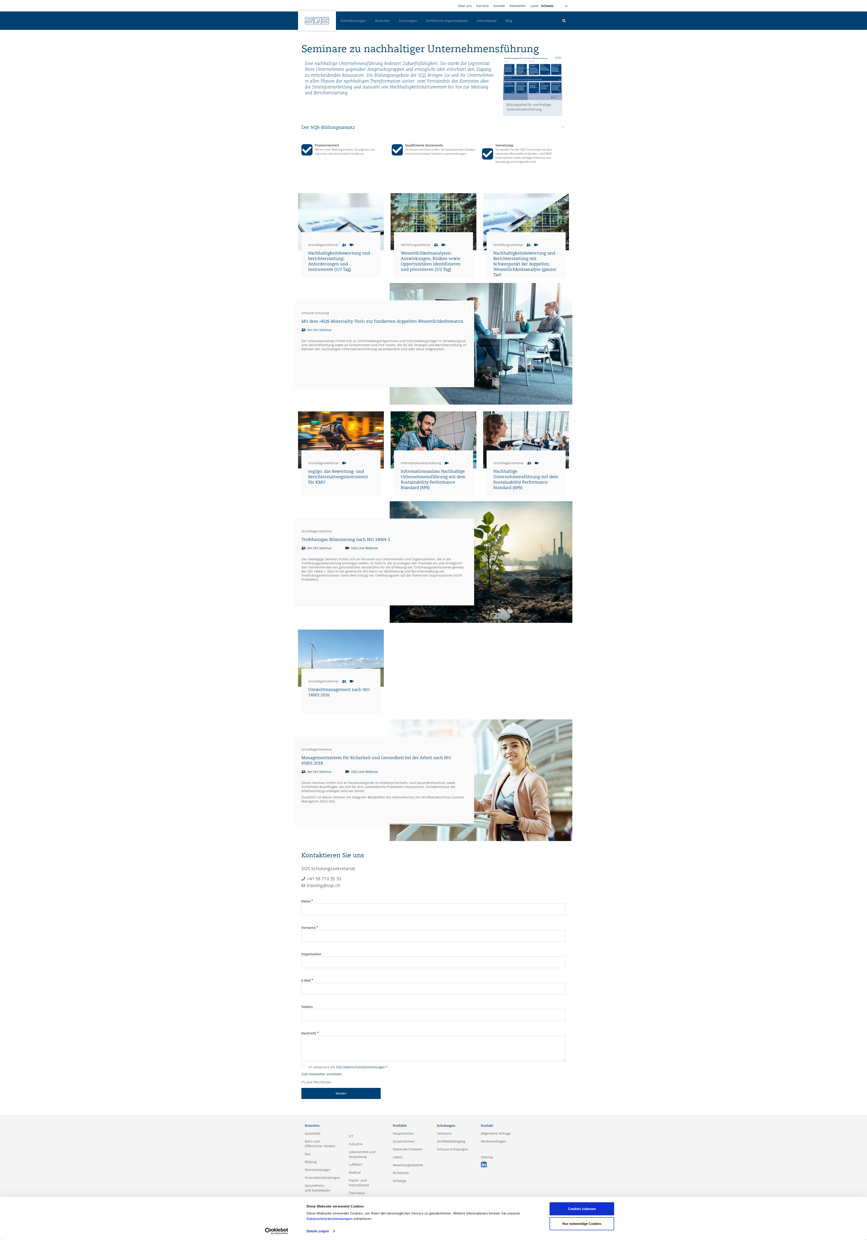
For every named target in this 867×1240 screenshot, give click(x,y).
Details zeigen (318, 1231)
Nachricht (308, 1033)
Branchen (382, 21)
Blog (509, 21)
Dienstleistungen (353, 21)
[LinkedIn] (484, 1164)
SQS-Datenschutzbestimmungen (360, 1067)
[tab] (433, 127)
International (486, 21)
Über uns (465, 6)
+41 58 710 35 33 (324, 879)
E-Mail (306, 980)
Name (305, 901)
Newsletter (517, 6)
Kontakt (499, 6)
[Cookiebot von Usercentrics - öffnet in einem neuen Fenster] (276, 1231)
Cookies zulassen (582, 1209)
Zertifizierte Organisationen (447, 21)
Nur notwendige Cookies (581, 1223)
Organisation (311, 954)
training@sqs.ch (323, 885)
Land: (534, 6)
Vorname (308, 927)
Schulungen (408, 21)
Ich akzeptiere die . (348, 1067)
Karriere (482, 6)
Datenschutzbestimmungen (330, 1219)
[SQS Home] (317, 21)
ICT (351, 1136)
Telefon (307, 1007)
